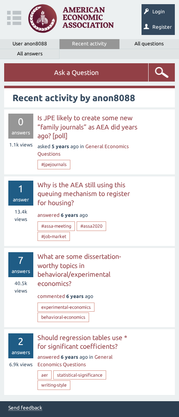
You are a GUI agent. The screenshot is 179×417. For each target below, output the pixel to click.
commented (51, 296)
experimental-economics (66, 307)
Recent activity (89, 43)
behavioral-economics (63, 317)
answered (48, 215)
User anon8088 (29, 43)
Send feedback (25, 407)
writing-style (54, 384)
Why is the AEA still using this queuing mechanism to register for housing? (83, 193)
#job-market (53, 236)
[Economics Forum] (71, 18)
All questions (149, 43)
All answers (29, 53)
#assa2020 (91, 225)
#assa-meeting (56, 225)
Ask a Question (76, 72)
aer (44, 374)
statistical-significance (79, 374)
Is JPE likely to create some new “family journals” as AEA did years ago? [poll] (87, 126)
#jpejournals (54, 164)
